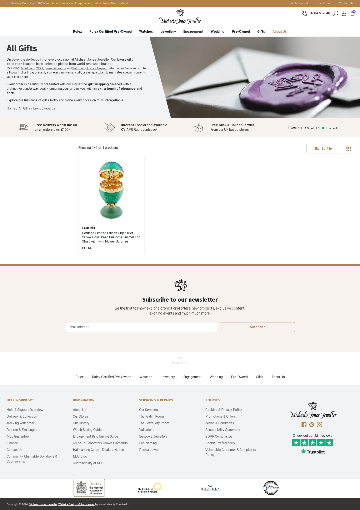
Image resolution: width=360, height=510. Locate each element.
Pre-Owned (241, 32)
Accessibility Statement (222, 430)
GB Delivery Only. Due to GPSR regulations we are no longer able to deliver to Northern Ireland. (67, 3)
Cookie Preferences (220, 443)
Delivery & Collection (22, 416)
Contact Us (346, 3)
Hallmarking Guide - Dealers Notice (98, 450)
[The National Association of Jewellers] (89, 488)
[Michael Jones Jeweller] (180, 16)
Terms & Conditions (219, 423)
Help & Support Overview (25, 410)
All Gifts (24, 108)
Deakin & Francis (55, 68)
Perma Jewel (149, 450)
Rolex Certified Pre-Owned (110, 32)
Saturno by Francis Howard (90, 68)
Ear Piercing (148, 443)
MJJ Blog (80, 456)
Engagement (193, 32)
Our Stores (323, 3)
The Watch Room (151, 416)
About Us (279, 32)
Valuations (146, 430)
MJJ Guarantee (18, 436)
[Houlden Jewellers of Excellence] (210, 487)
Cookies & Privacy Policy (223, 410)
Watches (146, 32)
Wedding (217, 32)
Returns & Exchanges (22, 430)
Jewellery (168, 32)
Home (11, 108)
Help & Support (298, 3)
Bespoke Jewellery (153, 436)
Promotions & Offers (220, 416)
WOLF (39, 68)
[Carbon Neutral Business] (270, 487)
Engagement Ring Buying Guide (95, 436)
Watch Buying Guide (87, 430)
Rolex (77, 32)
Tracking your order (20, 423)
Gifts (261, 32)
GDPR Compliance (218, 436)
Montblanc (28, 68)
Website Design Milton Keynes (76, 504)
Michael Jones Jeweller (43, 504)
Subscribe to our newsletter (180, 299)
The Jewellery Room (154, 423)
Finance (12, 443)
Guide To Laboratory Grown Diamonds (100, 443)
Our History (81, 423)
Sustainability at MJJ (88, 463)
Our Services (148, 410)
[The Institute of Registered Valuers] (149, 487)
